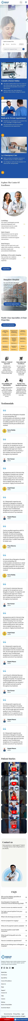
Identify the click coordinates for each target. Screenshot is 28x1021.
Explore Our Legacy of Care (12, 304)
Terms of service (8, 1014)
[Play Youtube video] (14, 769)
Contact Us (4, 992)
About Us (3, 984)
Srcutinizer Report (5, 1007)
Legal (22, 1014)
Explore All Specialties (8, 325)
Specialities (13, 44)
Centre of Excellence (21, 44)
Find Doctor (4, 974)
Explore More (6, 268)
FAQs (2, 995)
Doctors (7, 44)
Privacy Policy (16, 1014)
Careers (3, 998)
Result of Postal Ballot (6, 1004)
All (3, 44)
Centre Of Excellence (6, 981)
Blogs (2, 987)
